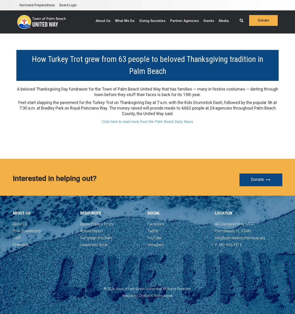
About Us (103, 21)
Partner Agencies (184, 21)
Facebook (156, 224)
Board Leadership (27, 231)
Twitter (153, 231)
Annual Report (91, 231)
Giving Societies (152, 21)
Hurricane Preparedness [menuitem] (37, 5)
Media (224, 21)
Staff (17, 238)
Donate (257, 179)
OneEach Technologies (156, 296)
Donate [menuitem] (263, 20)
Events (209, 21)
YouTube (154, 238)
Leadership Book (94, 245)
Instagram (156, 245)
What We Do (125, 21)
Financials (21, 245)
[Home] (41, 22)
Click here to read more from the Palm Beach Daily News (147, 121)
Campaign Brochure (96, 238)
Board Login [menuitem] (68, 5)
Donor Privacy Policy (97, 224)
